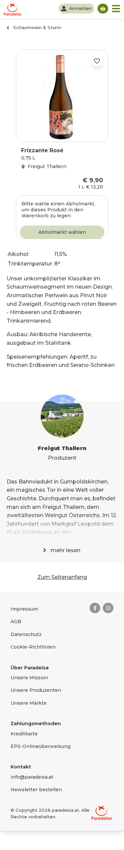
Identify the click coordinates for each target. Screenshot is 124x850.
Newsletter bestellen (36, 790)
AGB (16, 621)
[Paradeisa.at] (12, 9)
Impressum (24, 609)
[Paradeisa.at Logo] (101, 813)
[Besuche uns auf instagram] (108, 608)
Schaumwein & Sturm (37, 27)
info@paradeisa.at (32, 777)
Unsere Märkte (29, 703)
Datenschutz (26, 634)
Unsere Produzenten (36, 690)
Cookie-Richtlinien (33, 647)
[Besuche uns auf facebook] (95, 608)
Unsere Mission (29, 678)
